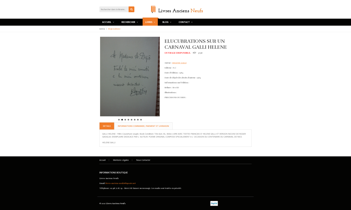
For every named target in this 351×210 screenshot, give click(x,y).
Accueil (106, 22)
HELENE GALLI (179, 63)
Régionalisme (114, 29)
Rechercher (128, 22)
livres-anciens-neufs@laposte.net (121, 183)
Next (164, 64)
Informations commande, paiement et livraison (143, 126)
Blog (165, 22)
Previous (96, 64)
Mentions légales (121, 160)
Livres (148, 22)
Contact (184, 22)
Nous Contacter (143, 160)
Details (107, 126)
